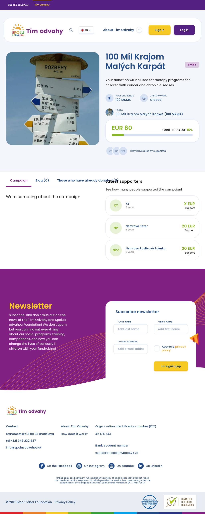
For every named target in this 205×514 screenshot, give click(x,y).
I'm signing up (171, 366)
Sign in (159, 30)
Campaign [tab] (18, 180)
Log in (184, 30)
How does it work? (74, 434)
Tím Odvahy (79, 426)
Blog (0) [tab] (42, 180)
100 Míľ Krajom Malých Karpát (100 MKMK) (149, 114)
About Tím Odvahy (118, 30)
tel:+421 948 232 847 (21, 441)
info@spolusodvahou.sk (23, 448)
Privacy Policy (65, 502)
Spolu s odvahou (18, 5)
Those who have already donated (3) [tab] (88, 180)
